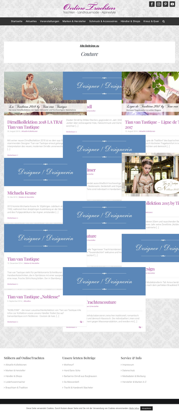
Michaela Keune (21, 192)
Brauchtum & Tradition (17, 387)
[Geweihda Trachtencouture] (104, 281)
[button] (163, 21)
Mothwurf (69, 364)
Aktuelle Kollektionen (29, 131)
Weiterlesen (70, 132)
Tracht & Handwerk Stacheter (78, 387)
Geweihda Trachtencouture (91, 302)
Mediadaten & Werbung (133, 376)
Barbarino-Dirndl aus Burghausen (80, 376)
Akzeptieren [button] (146, 408)
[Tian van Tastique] (45, 238)
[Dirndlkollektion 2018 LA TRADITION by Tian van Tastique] (45, 93)
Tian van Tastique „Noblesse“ (33, 296)
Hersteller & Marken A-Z (134, 382)
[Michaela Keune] (45, 172)
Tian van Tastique (23, 259)
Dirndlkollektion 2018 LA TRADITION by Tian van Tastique (43, 124)
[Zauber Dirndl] (104, 86)
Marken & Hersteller (88, 111)
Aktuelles (27, 301)
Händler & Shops (14, 376)
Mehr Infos (134, 408)
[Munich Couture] (104, 215)
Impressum (128, 364)
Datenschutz (128, 370)
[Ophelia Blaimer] (104, 149)
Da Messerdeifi (71, 382)
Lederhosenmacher (15, 382)
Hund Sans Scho (72, 370)
